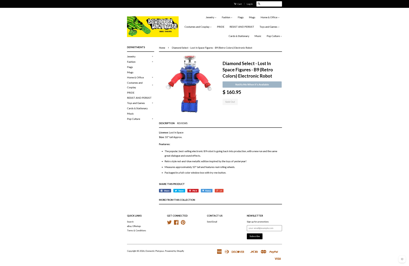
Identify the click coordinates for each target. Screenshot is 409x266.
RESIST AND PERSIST (242, 26)
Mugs (252, 17)
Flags (241, 17)
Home (162, 47)
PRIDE (220, 26)
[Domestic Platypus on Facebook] (176, 223)
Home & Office (269, 17)
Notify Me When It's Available (252, 84)
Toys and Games (268, 26)
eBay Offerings (134, 226)
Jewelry (210, 17)
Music (258, 35)
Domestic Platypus (155, 251)
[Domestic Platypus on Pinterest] (183, 223)
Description (167, 123)
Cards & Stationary (239, 35)
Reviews (182, 123)
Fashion (226, 17)
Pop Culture (273, 35)
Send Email (212, 221)
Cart (239, 4)
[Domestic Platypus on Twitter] (169, 223)
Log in (250, 4)
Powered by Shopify (174, 251)
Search (130, 221)
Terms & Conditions (136, 230)
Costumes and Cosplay (197, 26)
